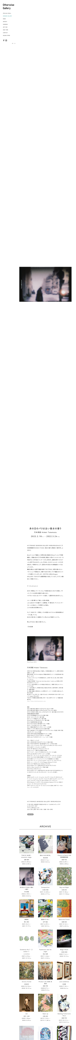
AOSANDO (5, 24)
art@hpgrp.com (35, 807)
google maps (30, 814)
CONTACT (5, 32)
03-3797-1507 (33, 806)
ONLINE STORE (6, 35)
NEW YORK (5, 29)
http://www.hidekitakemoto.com (36, 701)
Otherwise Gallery (7, 13)
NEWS (4, 18)
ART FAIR (5, 27)
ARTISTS (5, 21)
